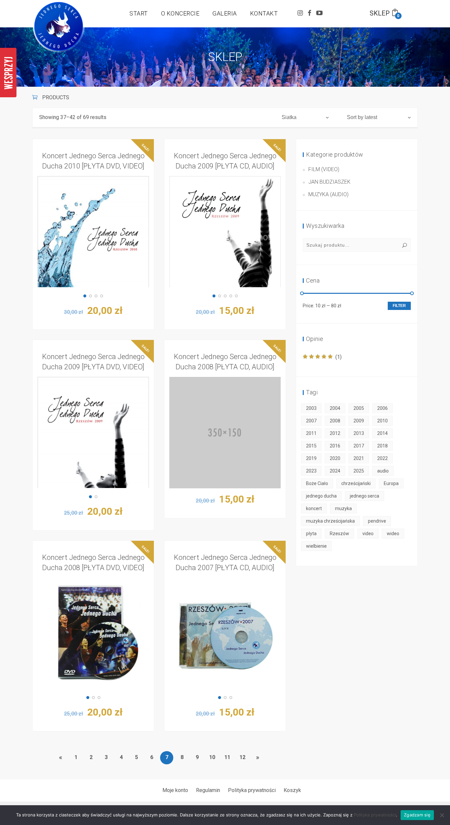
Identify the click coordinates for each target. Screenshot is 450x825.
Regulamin (208, 790)
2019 (311, 458)
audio (383, 471)
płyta (311, 533)
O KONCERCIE (180, 13)
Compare (144, 237)
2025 (358, 471)
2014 (382, 433)
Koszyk (292, 790)
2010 (382, 420)
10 (212, 757)
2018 (382, 445)
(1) (322, 357)
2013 (358, 433)
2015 (311, 445)
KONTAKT (264, 13)
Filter (399, 305)
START (138, 13)
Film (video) (323, 169)
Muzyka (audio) (328, 194)
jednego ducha (321, 496)
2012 (335, 433)
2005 (358, 408)
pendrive (377, 521)
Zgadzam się (417, 814)
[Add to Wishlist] (144, 253)
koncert (314, 508)
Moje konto (175, 790)
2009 (358, 420)
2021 (358, 458)
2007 (311, 420)
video (368, 533)
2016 (335, 445)
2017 (358, 445)
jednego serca (364, 496)
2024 (335, 471)
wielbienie (316, 546)
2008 (335, 420)
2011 (311, 433)
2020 (335, 458)
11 (227, 757)
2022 (382, 458)
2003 (311, 408)
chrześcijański (356, 483)
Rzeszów (339, 533)
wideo (393, 533)
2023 (311, 471)
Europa (391, 483)
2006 (382, 408)
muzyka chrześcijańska (330, 521)
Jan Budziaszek (329, 182)
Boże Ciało (317, 483)
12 (242, 757)
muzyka (343, 508)
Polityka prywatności (252, 790)
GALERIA (224, 13)
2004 (335, 408)
